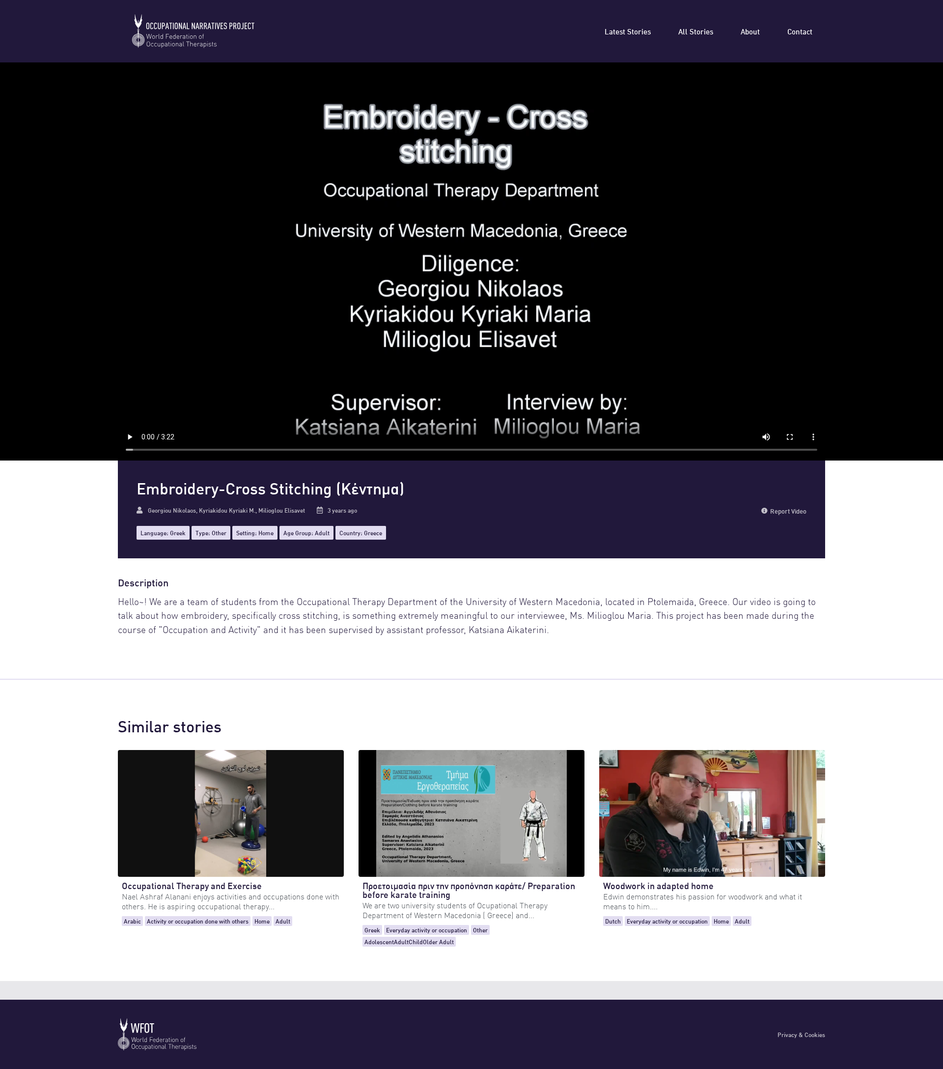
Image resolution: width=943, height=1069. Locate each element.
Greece (373, 532)
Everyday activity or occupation (426, 929)
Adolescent (379, 941)
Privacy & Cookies (801, 1034)
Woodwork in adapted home (658, 885)
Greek (178, 532)
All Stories (695, 31)
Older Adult (438, 941)
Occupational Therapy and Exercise (192, 885)
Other (219, 532)
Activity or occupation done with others (198, 921)
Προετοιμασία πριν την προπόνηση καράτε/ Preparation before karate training (468, 889)
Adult (322, 532)
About (750, 31)
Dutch (613, 921)
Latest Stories (628, 31)
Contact (799, 31)
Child (416, 941)
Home (266, 532)
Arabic (132, 921)
